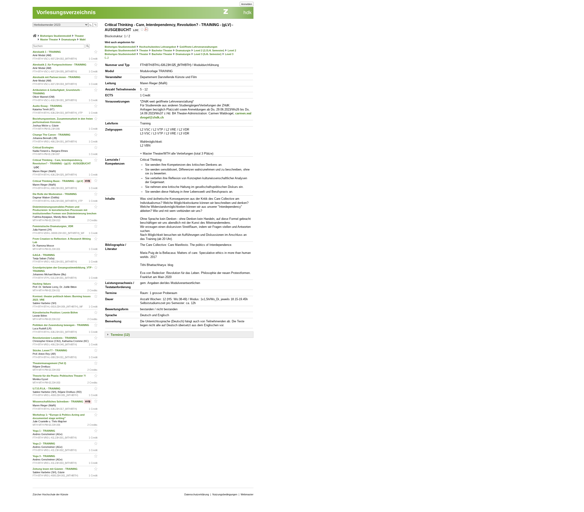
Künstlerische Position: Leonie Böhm (55, 312)
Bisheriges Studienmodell (55, 35)
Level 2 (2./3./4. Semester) (209, 50)
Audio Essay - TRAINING (48, 106)
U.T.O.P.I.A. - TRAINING (47, 388)
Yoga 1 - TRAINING (44, 430)
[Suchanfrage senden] (88, 46)
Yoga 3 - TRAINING (44, 456)
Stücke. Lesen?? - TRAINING (50, 350)
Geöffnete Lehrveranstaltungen (198, 46)
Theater (79, 35)
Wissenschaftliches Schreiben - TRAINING (61, 401)
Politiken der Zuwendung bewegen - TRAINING (61, 325)
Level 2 (232, 50)
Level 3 (229, 54)
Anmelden (246, 4)
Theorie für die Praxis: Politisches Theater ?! (60, 375)
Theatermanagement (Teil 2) (50, 363)
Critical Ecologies (43, 147)
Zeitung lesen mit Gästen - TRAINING (55, 468)
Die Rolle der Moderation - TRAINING (55, 194)
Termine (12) (120, 334)
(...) (107, 57)
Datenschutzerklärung (196, 494)
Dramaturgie (68, 39)
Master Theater (49, 39)
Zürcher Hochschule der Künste (50, 494)
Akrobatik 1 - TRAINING (47, 51)
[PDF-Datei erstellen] (146, 30)
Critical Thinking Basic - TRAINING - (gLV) (61, 181)
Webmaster (247, 494)
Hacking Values (42, 283)
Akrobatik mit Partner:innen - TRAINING (57, 77)
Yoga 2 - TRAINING (44, 443)
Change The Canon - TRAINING (52, 134)
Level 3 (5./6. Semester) (208, 54)
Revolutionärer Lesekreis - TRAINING (55, 337)
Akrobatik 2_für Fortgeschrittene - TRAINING (60, 64)
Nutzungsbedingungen (224, 494)
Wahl (83, 39)
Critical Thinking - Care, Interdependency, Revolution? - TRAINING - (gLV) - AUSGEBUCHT (62, 164)
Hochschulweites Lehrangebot (157, 46)
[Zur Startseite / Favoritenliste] (35, 35)
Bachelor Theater (162, 50)
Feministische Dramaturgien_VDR (53, 226)
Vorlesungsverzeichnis (66, 12)
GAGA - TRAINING (44, 255)
